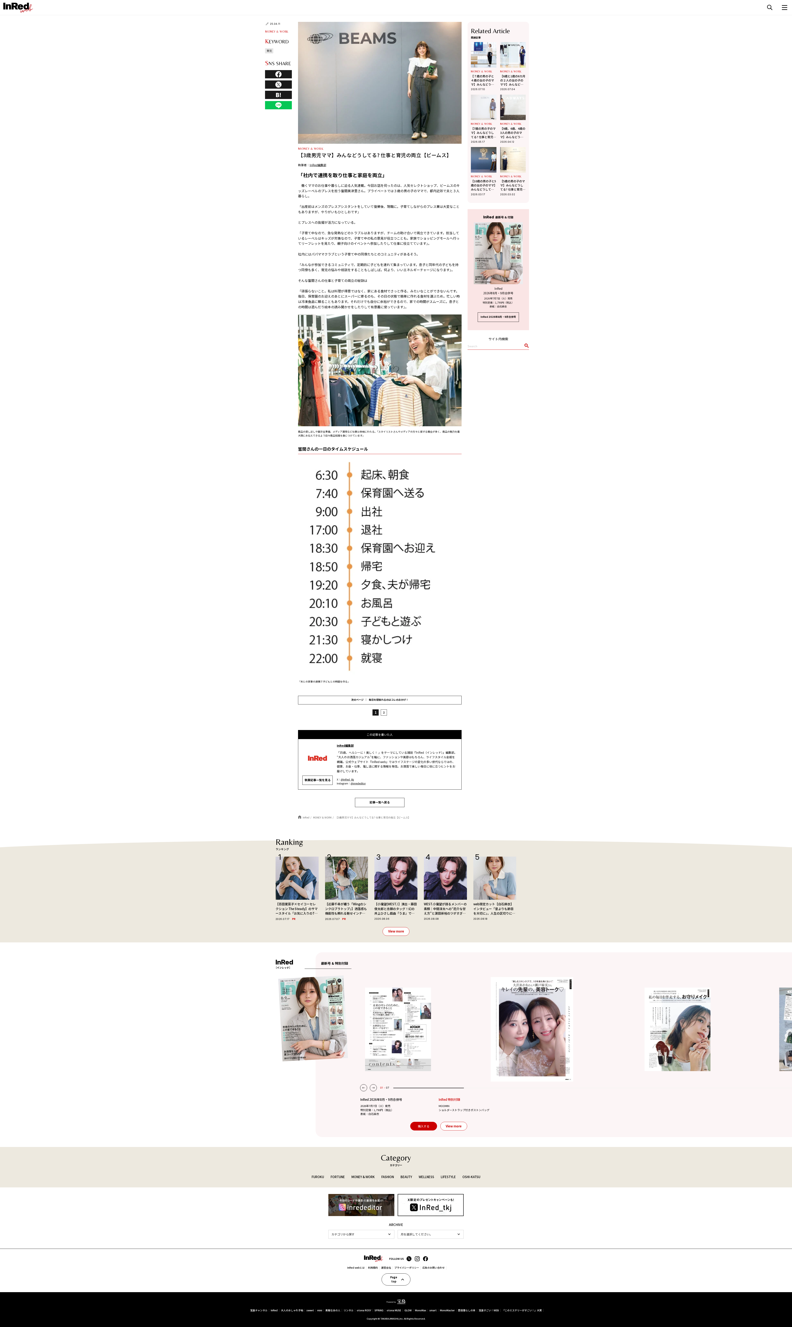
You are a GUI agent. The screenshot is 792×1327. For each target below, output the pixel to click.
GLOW (408, 1310)
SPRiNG (379, 1310)
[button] (363, 1087)
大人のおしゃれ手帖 (292, 1310)
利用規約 (373, 1267)
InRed (274, 1310)
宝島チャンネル (259, 1310)
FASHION (387, 1177)
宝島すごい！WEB (489, 1310)
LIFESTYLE (448, 1177)
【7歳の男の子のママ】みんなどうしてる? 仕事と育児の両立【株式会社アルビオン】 (483, 132)
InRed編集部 (318, 165)
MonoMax (420, 1310)
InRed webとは (356, 1267)
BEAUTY (406, 1177)
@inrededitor (358, 783)
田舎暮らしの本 (466, 1310)
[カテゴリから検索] (361, 1234)
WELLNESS (426, 1177)
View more (396, 931)
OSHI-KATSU (471, 1177)
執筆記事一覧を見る (318, 780)
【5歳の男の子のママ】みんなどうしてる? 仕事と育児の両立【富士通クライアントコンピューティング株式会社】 (512, 185)
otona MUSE (394, 1310)
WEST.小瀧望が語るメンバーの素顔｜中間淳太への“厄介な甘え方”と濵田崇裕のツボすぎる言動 (445, 909)
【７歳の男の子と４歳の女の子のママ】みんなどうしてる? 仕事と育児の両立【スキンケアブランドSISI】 (483, 80)
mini (319, 1310)
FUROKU (318, 1177)
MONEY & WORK (276, 31)
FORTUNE (338, 1177)
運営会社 (386, 1267)
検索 (770, 7)
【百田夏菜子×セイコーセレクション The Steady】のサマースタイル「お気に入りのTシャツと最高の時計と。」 (297, 909)
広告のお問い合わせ (433, 1267)
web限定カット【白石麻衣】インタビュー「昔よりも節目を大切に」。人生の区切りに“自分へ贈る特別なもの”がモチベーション (493, 909)
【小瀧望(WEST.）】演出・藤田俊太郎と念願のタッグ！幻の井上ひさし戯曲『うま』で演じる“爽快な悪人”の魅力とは (395, 909)
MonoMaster (447, 1310)
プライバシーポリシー (406, 1267)
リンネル (349, 1310)
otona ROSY (364, 1310)
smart (433, 1310)
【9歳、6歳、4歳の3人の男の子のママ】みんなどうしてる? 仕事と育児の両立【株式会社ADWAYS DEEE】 (512, 132)
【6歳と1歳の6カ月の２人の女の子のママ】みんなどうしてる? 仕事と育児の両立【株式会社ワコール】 (512, 80)
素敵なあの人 (332, 1310)
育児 (269, 50)
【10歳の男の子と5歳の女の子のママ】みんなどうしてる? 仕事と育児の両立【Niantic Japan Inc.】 (483, 185)
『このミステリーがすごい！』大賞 (522, 1310)
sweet (310, 1310)
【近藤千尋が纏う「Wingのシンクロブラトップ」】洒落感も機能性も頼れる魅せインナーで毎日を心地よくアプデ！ (346, 909)
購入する (423, 1126)
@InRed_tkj (347, 779)
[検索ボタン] (526, 347)
